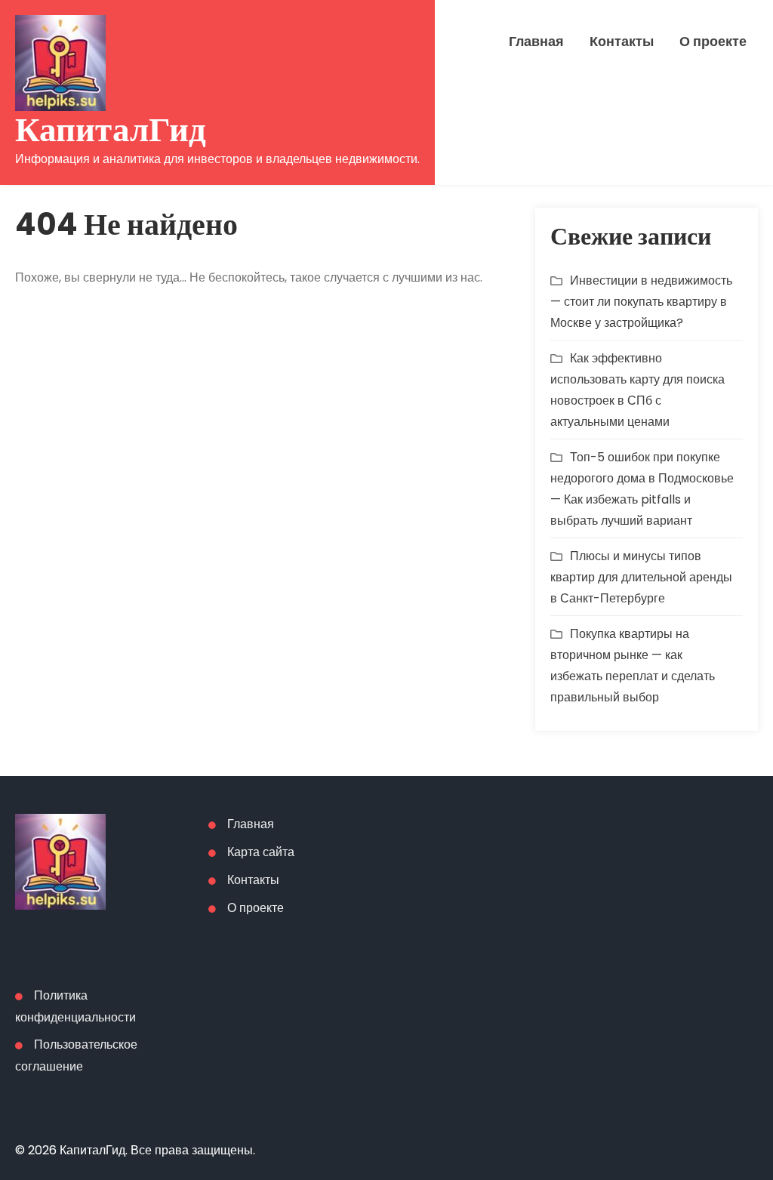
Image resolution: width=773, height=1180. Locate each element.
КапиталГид (110, 129)
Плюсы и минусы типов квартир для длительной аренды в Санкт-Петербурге (641, 577)
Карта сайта (260, 852)
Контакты (622, 41)
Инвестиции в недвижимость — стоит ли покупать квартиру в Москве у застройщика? (641, 301)
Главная (536, 41)
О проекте (713, 41)
